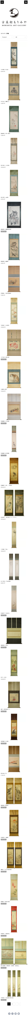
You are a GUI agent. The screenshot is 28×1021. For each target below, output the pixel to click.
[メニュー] (2, 2)
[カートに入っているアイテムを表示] (26, 2)
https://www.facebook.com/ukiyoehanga (9, 1013)
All (16, 37)
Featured (4, 37)
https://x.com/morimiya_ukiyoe (12, 1013)
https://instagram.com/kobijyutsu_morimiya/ (15, 1013)
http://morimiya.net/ (19, 1013)
